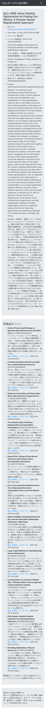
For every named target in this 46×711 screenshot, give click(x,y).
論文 (9, 356)
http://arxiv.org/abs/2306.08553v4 (22, 29)
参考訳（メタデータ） (20, 356)
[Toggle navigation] (41, 3)
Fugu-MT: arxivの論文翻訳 (15, 3)
